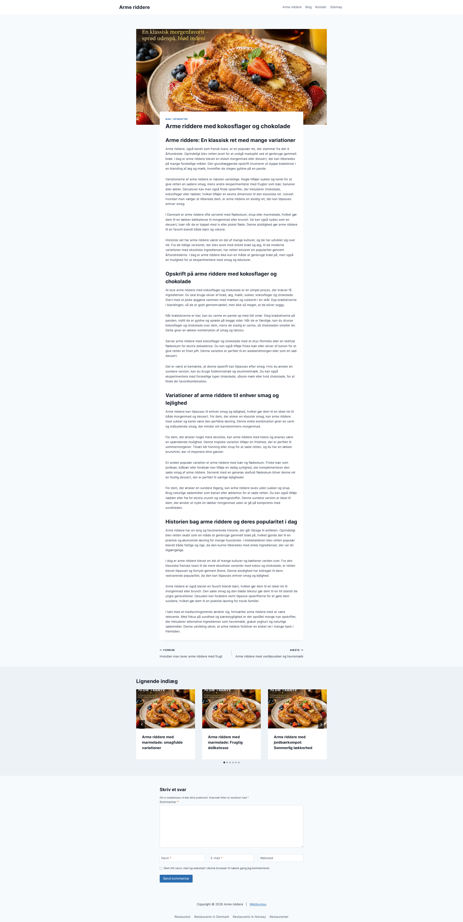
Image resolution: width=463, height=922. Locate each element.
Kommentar (169, 802)
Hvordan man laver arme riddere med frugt (191, 653)
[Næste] (321, 724)
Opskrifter (180, 119)
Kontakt (320, 7)
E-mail (216, 858)
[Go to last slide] (142, 724)
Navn (166, 858)
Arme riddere (292, 7)
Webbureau (258, 904)
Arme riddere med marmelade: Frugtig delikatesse (225, 742)
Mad (168, 119)
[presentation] (165, 708)
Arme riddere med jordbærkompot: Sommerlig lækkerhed (293, 742)
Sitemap (336, 7)
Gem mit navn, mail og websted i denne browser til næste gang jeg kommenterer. (217, 868)
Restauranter (279, 917)
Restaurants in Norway (249, 917)
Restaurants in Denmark (211, 917)
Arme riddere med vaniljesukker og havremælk (269, 653)
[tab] (224, 762)
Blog (308, 7)
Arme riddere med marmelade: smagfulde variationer (162, 742)
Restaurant (182, 917)
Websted (266, 858)
